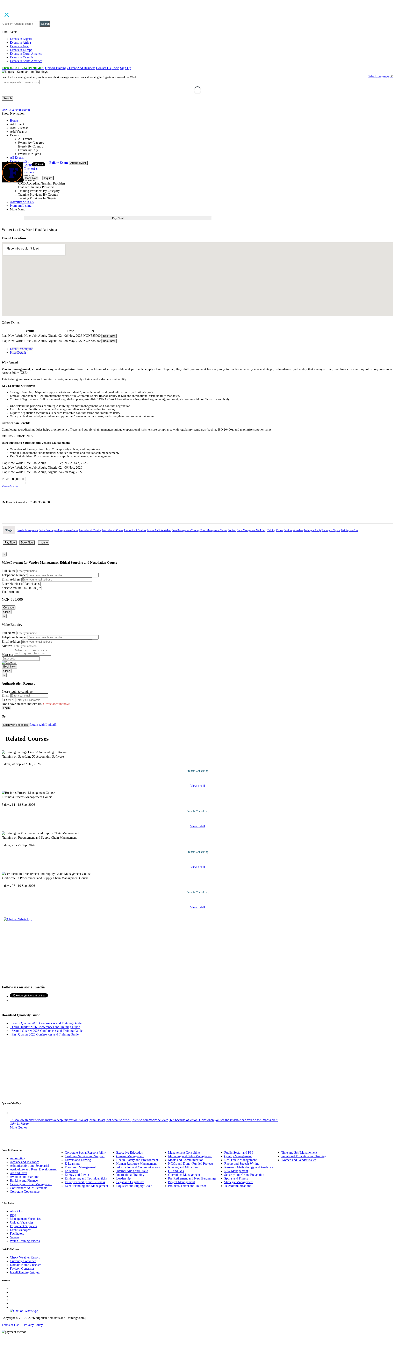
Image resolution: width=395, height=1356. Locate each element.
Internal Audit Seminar (135, 530)
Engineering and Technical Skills (86, 1178)
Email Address (11, 579)
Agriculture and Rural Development (33, 1169)
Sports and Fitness (236, 1178)
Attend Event (78, 162)
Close (6, 611)
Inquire (48, 178)
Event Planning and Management (86, 1186)
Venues (14, 1237)
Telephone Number (14, 575)
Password (8, 699)
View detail (197, 785)
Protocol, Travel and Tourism (187, 1186)
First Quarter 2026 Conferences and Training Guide (44, 1034)
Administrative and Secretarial (29, 1165)
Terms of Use (10, 1325)
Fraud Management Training (186, 530)
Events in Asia (19, 46)
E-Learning (72, 1163)
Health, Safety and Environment (137, 1160)
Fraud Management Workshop (251, 530)
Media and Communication (185, 1160)
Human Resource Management (136, 1163)
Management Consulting (184, 1152)
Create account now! (56, 704)
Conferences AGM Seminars (28, 1188)
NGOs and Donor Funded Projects (190, 1163)
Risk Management (236, 1171)
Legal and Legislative (130, 1182)
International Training (130, 1174)
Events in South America (26, 61)
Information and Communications (138, 1167)
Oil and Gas (176, 1171)
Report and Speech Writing (241, 1163)
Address (7, 646)
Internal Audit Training (90, 530)
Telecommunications (237, 1186)
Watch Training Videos (25, 1241)
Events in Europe (21, 50)
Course (279, 530)
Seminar (232, 530)
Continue (8, 607)
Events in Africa (20, 42)
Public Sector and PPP (238, 1152)
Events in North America (26, 53)
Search (45, 23)
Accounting (17, 1158)
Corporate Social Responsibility (85, 1152)
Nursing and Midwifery (183, 1167)
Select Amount (11, 588)
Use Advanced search (16, 109)
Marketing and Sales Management (190, 1156)
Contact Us (103, 68)
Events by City (19, 161)
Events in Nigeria (21, 39)
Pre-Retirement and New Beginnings (192, 1178)
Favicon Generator (22, 1268)
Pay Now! (118, 218)
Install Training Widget (25, 1272)
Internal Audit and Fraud (132, 1171)
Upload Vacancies (21, 1222)
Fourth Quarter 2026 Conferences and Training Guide (45, 1023)
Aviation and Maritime (24, 1176)
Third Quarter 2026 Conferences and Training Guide (45, 1027)
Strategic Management (238, 1182)
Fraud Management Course (213, 530)
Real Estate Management (240, 1160)
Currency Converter (23, 1261)
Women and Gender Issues (298, 1160)
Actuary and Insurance (24, 1162)
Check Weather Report (25, 1257)
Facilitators (17, 1233)
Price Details (18, 352)
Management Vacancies (25, 1218)
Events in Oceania (22, 57)
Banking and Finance (24, 1180)
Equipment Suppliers (23, 1226)
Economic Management (80, 1167)
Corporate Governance (25, 1191)
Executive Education (129, 1152)
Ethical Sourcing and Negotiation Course (58, 530)
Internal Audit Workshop (159, 530)
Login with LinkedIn (43, 724)
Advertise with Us (22, 202)
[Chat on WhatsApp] (18, 919)
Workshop (298, 530)
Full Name (8, 570)
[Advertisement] (197, 952)
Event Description (21, 349)
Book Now (31, 178)
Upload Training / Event (61, 68)
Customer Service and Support (85, 1156)
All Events (17, 157)
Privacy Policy (33, 1325)
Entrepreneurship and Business (85, 1182)
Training (271, 530)
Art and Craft (18, 1173)
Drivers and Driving (78, 1160)
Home (14, 120)
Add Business (86, 68)
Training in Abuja (312, 530)
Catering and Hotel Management (31, 1184)
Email (5, 695)
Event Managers (20, 1230)
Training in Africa (349, 530)
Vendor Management (27, 530)
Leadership (123, 1178)
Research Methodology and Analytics (248, 1167)
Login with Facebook (15, 724)
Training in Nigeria (331, 530)
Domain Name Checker (25, 1265)
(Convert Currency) (9, 486)
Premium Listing (20, 205)
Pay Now (10, 542)
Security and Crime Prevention (244, 1174)
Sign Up (125, 68)
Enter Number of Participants (21, 583)
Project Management (181, 1182)
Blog (13, 1215)
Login (115, 68)
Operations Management (184, 1174)
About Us (16, 1211)
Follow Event (58, 162)
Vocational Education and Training (303, 1156)
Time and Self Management (299, 1152)
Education (71, 1171)
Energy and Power (77, 1174)
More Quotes (18, 1127)
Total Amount (11, 591)
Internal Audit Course (112, 530)
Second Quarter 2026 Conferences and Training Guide (46, 1030)
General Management (130, 1156)
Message (7, 654)
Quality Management (238, 1156)
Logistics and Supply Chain (134, 1186)
